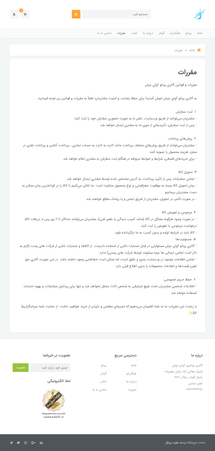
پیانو (188, 33)
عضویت (20, 367)
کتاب (134, 33)
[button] (25, 14)
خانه (199, 33)
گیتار (162, 33)
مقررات (121, 33)
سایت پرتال (172, 442)
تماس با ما (104, 33)
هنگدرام (175, 33)
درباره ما (148, 33)
